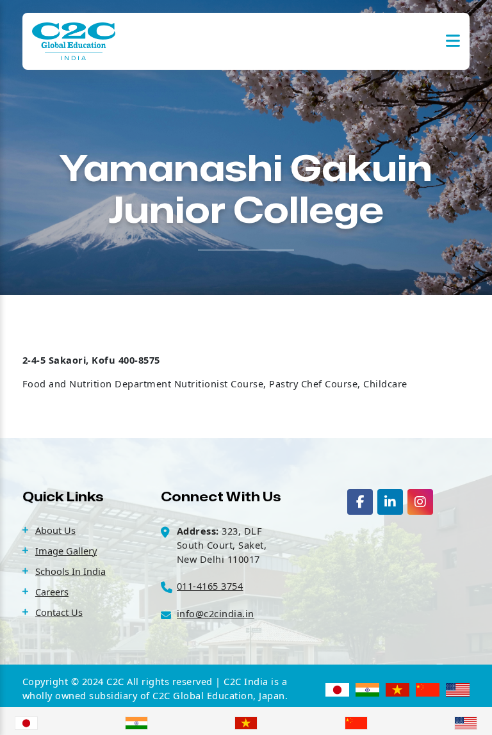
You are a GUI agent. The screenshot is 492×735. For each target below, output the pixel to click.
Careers (52, 591)
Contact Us (59, 612)
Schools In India (70, 571)
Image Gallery (66, 550)
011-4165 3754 (210, 585)
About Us (55, 530)
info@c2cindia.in (215, 613)
